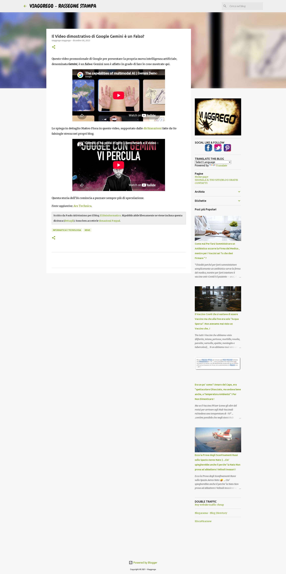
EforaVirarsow (203, 521)
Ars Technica (82, 206)
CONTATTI (201, 183)
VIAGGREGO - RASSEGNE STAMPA (63, 6)
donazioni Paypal (109, 220)
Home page (201, 176)
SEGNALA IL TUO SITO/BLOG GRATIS (216, 179)
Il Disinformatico (110, 215)
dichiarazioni (152, 128)
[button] (54, 47)
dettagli (68, 220)
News (87, 230)
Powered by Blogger (145, 562)
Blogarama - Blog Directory (211, 512)
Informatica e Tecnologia (67, 230)
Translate (221, 165)
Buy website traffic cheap (209, 504)
